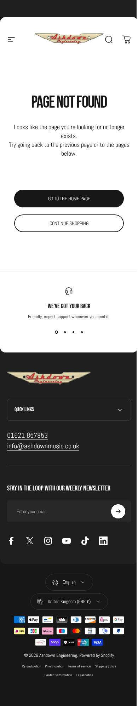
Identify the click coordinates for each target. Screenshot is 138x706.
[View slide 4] (81, 332)
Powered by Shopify (94, 655)
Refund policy (28, 666)
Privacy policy (51, 666)
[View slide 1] (56, 332)
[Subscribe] (113, 511)
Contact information (56, 675)
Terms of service (76, 666)
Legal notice (82, 675)
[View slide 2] (65, 332)
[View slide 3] (73, 332)
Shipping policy (103, 666)
